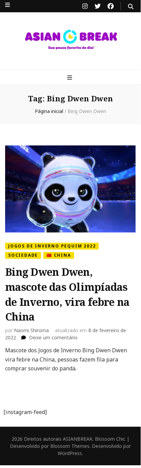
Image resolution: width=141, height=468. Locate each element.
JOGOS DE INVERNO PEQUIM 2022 (52, 246)
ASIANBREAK (78, 439)
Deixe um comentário (53, 337)
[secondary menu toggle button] (7, 5)
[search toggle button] (130, 6)
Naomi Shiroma (31, 330)
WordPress (70, 453)
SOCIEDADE (23, 255)
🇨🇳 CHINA (58, 255)
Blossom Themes (69, 446)
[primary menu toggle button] (70, 77)
